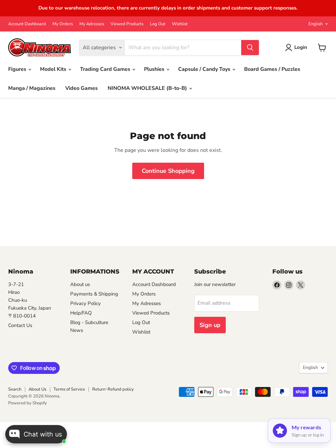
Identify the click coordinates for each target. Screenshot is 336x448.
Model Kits (54, 69)
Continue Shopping (168, 171)
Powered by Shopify (27, 403)
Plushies (155, 69)
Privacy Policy (85, 303)
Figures (18, 69)
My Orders (62, 24)
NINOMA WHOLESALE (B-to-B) (148, 88)
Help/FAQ (81, 313)
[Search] (250, 47)
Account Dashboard (27, 24)
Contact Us (20, 325)
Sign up (210, 325)
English (315, 24)
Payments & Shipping (94, 294)
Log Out (157, 24)
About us (80, 284)
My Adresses (91, 24)
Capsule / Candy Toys (205, 69)
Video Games (81, 88)
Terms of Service (69, 389)
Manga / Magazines (31, 88)
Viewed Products (127, 24)
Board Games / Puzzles (272, 69)
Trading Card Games (106, 69)
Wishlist (180, 24)
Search (14, 389)
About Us (37, 389)
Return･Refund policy (113, 389)
